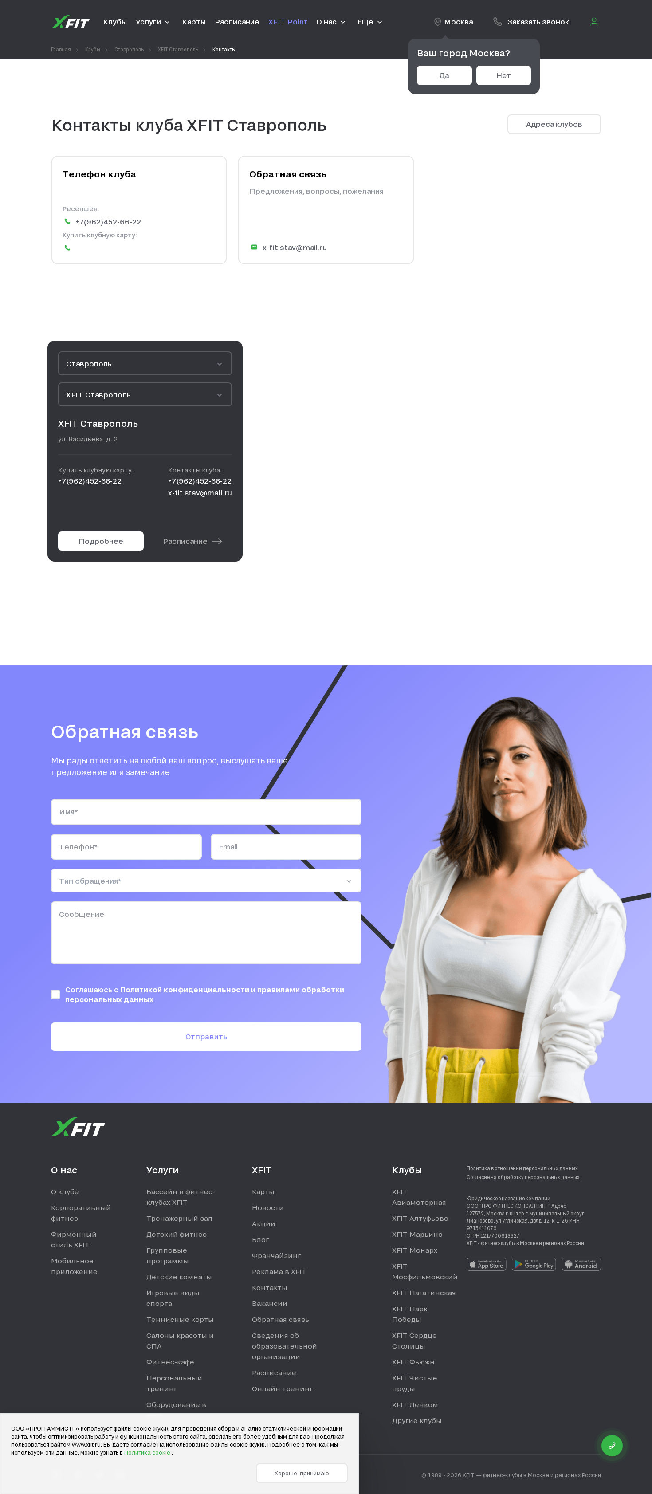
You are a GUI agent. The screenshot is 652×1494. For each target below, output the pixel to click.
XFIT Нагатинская (424, 1293)
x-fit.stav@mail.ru (295, 247)
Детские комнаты (179, 1277)
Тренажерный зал (179, 1218)
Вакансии (269, 1303)
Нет (503, 75)
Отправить (206, 1036)
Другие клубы (417, 1420)
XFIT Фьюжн (413, 1362)
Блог (260, 1239)
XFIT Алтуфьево (420, 1218)
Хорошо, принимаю (302, 1473)
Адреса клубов (554, 124)
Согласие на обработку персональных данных (523, 1177)
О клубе (65, 1191)
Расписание (185, 541)
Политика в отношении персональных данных (522, 1168)
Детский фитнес (176, 1234)
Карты (263, 1191)
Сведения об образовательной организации (284, 1345)
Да (444, 75)
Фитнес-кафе (170, 1362)
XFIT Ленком (415, 1404)
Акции (263, 1223)
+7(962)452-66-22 (108, 221)
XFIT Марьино (417, 1234)
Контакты (269, 1287)
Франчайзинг (276, 1255)
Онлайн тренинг (282, 1388)
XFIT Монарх (414, 1250)
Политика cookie (148, 1452)
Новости (268, 1207)
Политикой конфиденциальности (185, 989)
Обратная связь (280, 1319)
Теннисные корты (180, 1319)
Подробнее (101, 541)
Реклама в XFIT (279, 1271)
